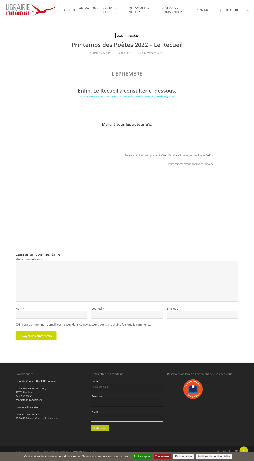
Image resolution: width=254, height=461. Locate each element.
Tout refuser (162, 456)
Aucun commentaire (150, 52)
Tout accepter (142, 456)
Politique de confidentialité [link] (213, 456)
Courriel (97, 309)
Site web (172, 309)
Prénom (96, 396)
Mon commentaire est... (31, 259)
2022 (120, 36)
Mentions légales (81, 451)
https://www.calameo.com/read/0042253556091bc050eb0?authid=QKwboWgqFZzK (127, 96)
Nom (20, 309)
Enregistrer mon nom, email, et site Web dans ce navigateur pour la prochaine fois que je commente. (85, 324)
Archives (134, 36)
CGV (94, 451)
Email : (95, 381)
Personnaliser (183, 456)
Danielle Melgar (102, 52)
